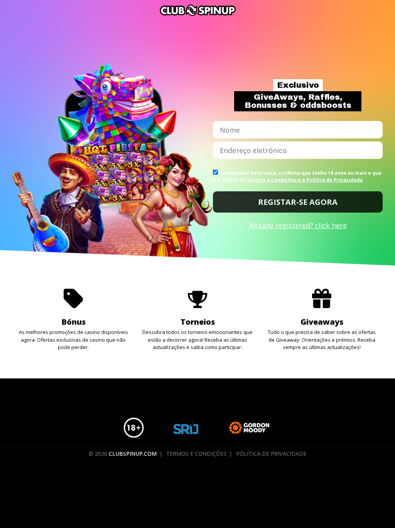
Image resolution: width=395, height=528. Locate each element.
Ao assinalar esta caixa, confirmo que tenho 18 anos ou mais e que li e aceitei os (297, 176)
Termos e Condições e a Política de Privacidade (305, 180)
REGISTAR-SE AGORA (298, 202)
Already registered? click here (298, 225)
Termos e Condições (196, 453)
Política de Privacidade (271, 453)
